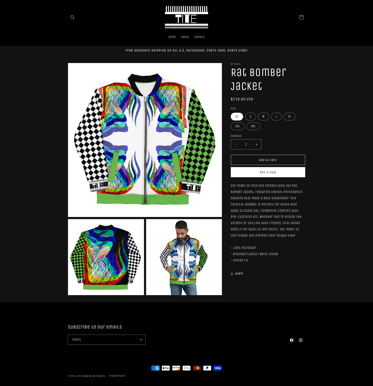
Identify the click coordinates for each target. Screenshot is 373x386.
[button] (72, 17)
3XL (253, 126)
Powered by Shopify (93, 376)
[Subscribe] (140, 340)
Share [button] (239, 273)
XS (237, 116)
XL (289, 116)
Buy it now (268, 172)
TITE (79, 376)
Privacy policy (117, 376)
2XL (237, 126)
